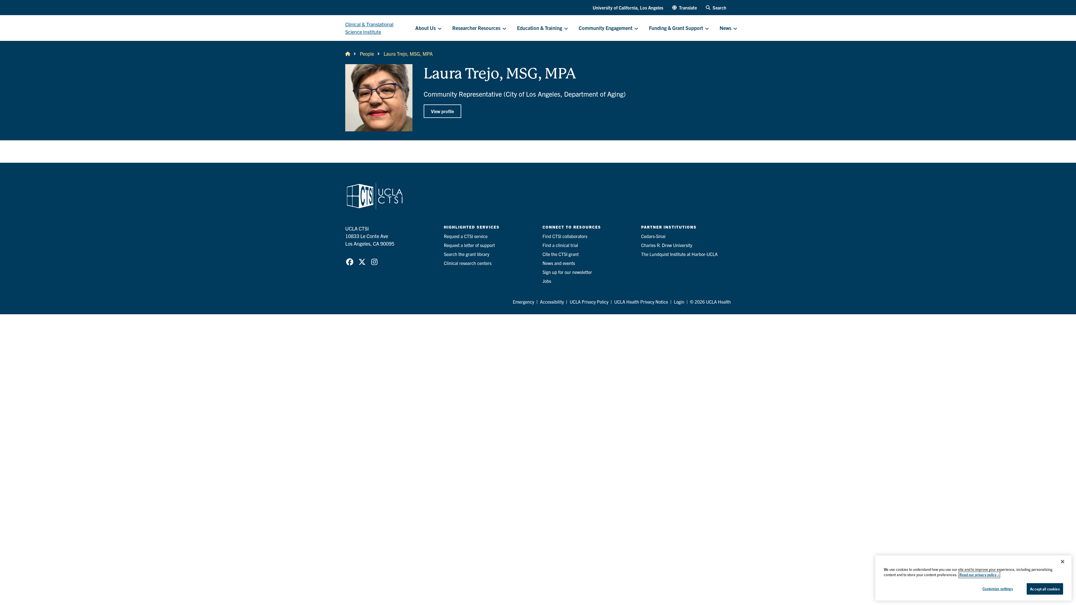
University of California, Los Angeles (628, 7)
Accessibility (552, 301)
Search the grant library (466, 254)
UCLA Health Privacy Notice (641, 301)
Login (679, 301)
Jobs (546, 281)
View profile (442, 111)
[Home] (347, 53)
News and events (558, 263)
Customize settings (997, 588)
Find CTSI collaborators (564, 236)
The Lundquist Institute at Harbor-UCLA (679, 254)
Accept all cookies (1044, 589)
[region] (973, 578)
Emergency (523, 301)
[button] (684, 7)
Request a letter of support (469, 245)
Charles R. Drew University (666, 245)
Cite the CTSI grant (560, 254)
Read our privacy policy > (979, 575)
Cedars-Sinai (653, 236)
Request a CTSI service (466, 236)
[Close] (1062, 561)
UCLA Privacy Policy (589, 301)
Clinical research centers (467, 263)
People (367, 53)
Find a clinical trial (560, 245)
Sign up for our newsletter (567, 272)
